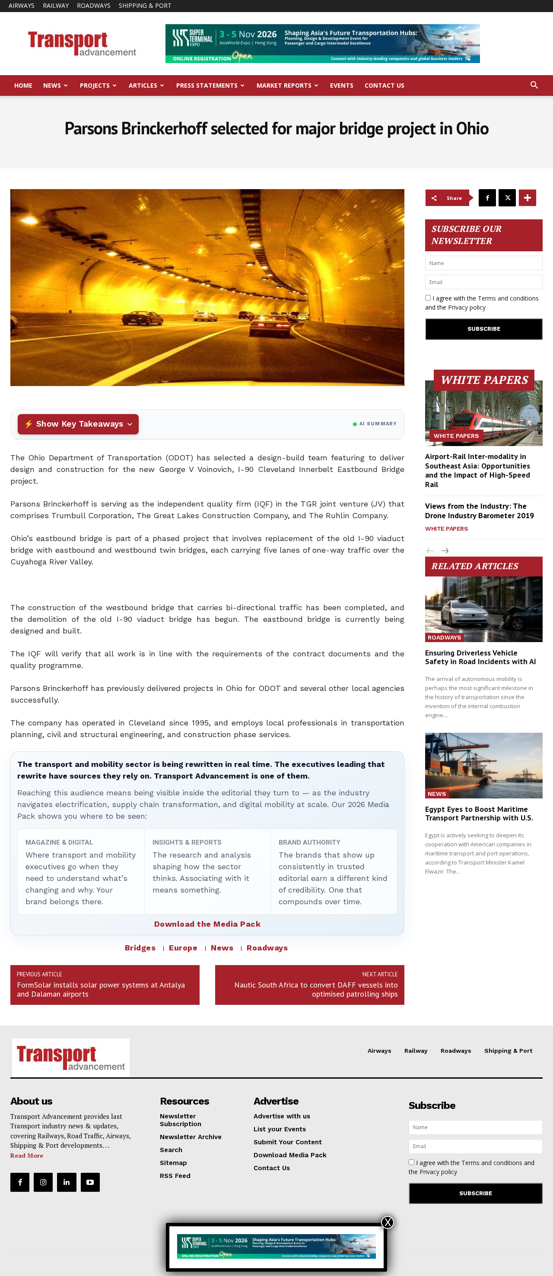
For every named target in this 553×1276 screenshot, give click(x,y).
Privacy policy (467, 307)
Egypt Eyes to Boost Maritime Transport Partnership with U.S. (479, 813)
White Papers (456, 435)
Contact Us (384, 85)
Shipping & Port (145, 5)
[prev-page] (430, 551)
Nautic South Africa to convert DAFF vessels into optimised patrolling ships (316, 989)
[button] (534, 86)
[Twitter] (507, 197)
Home (23, 85)
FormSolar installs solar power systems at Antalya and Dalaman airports (101, 989)
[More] (527, 197)
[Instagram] (43, 1182)
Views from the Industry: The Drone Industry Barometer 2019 (479, 510)
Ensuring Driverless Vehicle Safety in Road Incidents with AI (480, 657)
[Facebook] (487, 197)
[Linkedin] (66, 1182)
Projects (95, 85)
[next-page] (444, 551)
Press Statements (207, 85)
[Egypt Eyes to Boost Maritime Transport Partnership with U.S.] (484, 765)
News (52, 85)
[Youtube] (90, 1182)
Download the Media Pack (207, 923)
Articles (143, 85)
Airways (22, 5)
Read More (26, 1155)
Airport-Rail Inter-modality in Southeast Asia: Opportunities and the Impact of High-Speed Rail (477, 470)
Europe (183, 947)
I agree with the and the (482, 302)
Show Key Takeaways (79, 424)
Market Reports (284, 85)
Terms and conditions (508, 298)
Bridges (140, 947)
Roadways (94, 5)
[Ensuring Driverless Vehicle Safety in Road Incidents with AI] (484, 609)
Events (341, 85)
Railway (56, 5)
